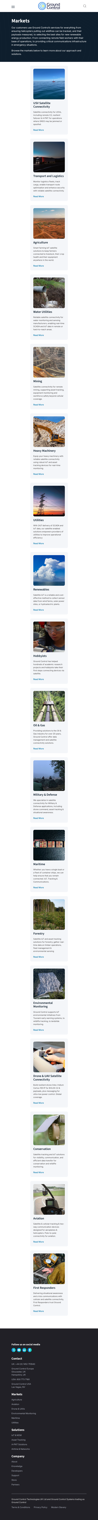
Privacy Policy (40, 1507)
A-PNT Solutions (19, 1444)
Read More (38, 130)
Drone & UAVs (18, 1409)
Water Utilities (42, 312)
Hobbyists (40, 656)
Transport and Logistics (48, 176)
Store (14, 1480)
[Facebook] (30, 1350)
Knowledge (16, 1466)
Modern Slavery (58, 1507)
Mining (37, 381)
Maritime (39, 864)
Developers (16, 1470)
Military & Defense (45, 794)
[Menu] (13, 6)
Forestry (38, 933)
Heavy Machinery (44, 451)
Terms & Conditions (20, 1507)
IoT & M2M (16, 1435)
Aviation (38, 1218)
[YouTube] (19, 1350)
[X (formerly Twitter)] (13, 1350)
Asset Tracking (18, 1440)
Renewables (41, 589)
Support (15, 1475)
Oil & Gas (39, 725)
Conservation (42, 1149)
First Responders (44, 1288)
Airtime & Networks (20, 1449)
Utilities (38, 520)
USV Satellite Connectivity (41, 105)
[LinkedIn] (24, 1350)
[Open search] (85, 6)
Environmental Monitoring (43, 1005)
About (14, 1461)
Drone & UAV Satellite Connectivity (47, 1078)
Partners (15, 1484)
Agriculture (40, 242)
